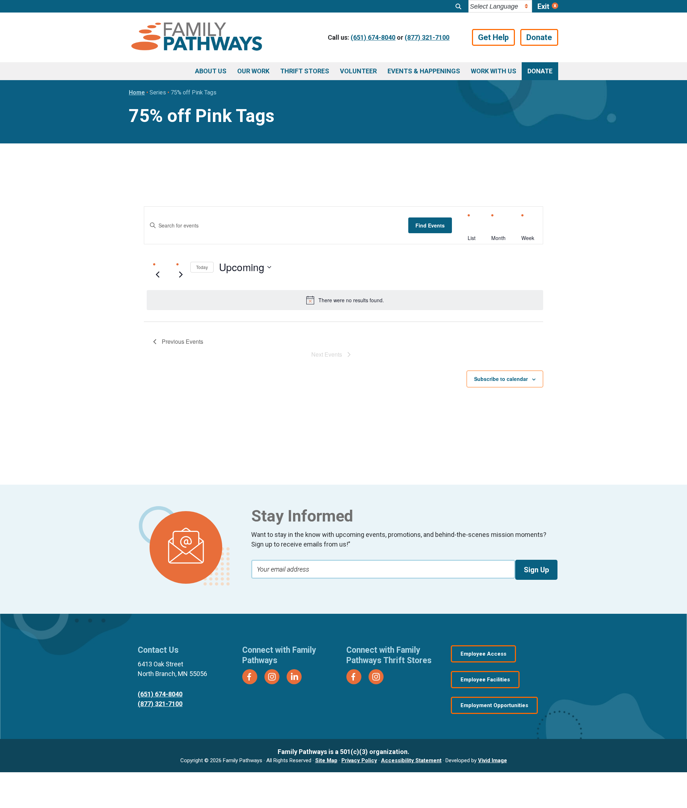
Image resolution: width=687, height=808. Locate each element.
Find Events (430, 225)
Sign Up (536, 569)
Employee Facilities (485, 679)
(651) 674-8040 (373, 37)
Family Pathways (196, 37)
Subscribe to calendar (501, 378)
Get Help (493, 37)
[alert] (345, 300)
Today (202, 267)
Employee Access (483, 654)
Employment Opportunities (494, 705)
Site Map (326, 760)
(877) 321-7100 (427, 37)
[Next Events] (180, 274)
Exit (543, 6)
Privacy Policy (359, 760)
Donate (539, 37)
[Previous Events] (157, 274)
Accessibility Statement (411, 760)
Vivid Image (492, 760)
